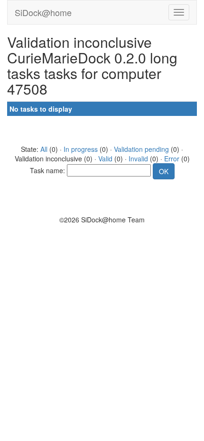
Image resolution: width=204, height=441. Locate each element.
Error (171, 158)
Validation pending (141, 149)
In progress (81, 149)
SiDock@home (43, 12)
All (43, 149)
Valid (105, 158)
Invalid (138, 158)
